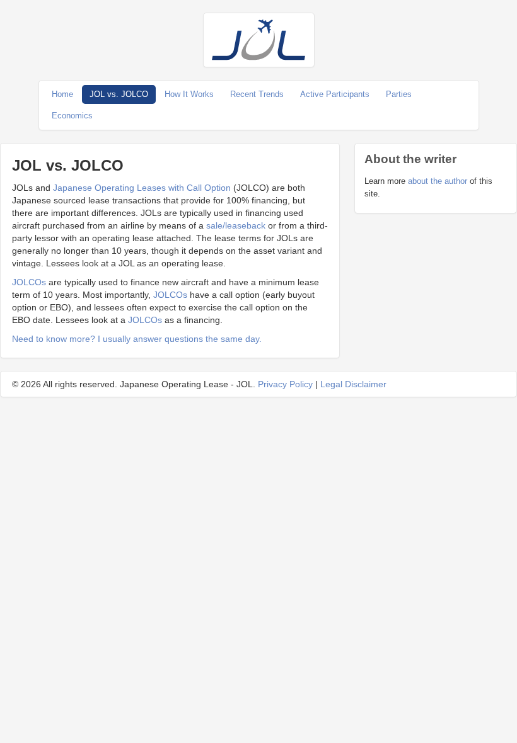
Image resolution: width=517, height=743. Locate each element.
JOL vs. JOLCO (119, 94)
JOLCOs (29, 282)
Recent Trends (257, 94)
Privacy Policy (285, 384)
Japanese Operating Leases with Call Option (142, 188)
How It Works (189, 94)
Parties (399, 94)
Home (62, 94)
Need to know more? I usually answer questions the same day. (137, 339)
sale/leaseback (235, 225)
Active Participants (334, 94)
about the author (437, 181)
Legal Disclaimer (353, 384)
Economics (72, 115)
